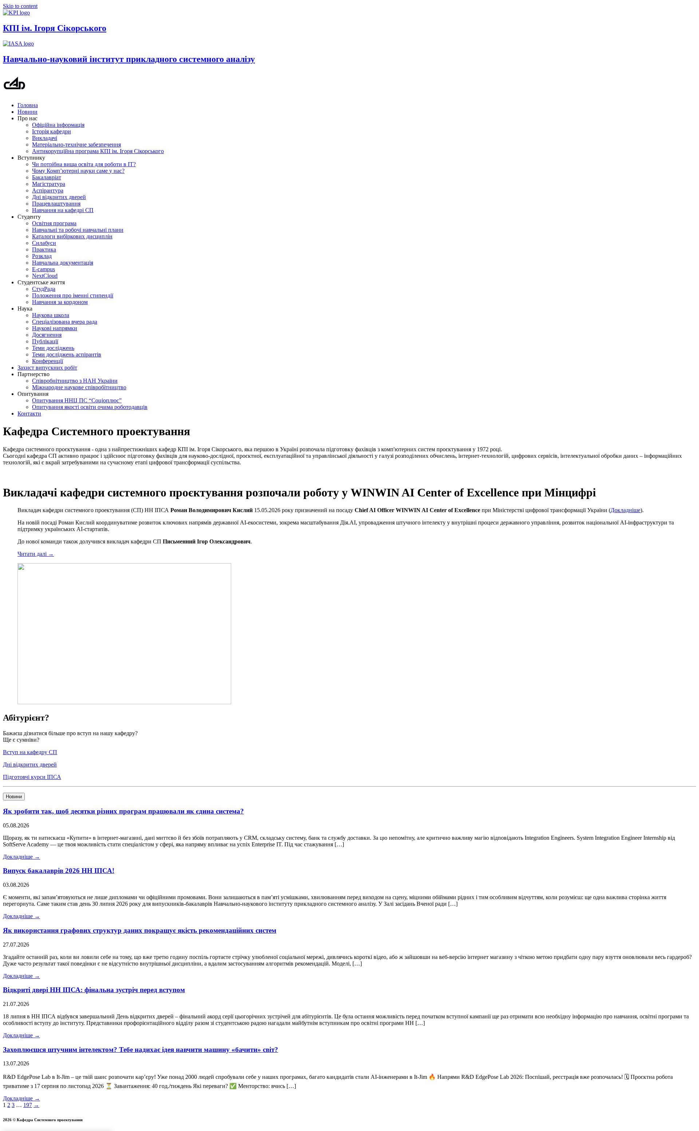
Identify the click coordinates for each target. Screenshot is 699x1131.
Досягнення (47, 335)
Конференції (47, 361)
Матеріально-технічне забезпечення (76, 144)
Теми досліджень (53, 348)
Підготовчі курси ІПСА (32, 777)
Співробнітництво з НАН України (75, 381)
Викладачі (44, 138)
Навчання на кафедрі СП (63, 210)
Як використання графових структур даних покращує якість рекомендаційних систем (139, 930)
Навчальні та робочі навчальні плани (77, 230)
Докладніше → (21, 857)
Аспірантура (47, 190)
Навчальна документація (62, 263)
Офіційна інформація (58, 125)
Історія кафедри (51, 131)
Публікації (45, 341)
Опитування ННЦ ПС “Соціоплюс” (77, 400)
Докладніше (625, 510)
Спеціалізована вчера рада (64, 322)
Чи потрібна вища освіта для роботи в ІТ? (84, 164)
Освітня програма (54, 223)
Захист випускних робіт (47, 367)
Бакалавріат (46, 177)
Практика (44, 249)
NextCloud (45, 276)
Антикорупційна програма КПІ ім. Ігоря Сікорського (98, 151)
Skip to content (20, 6)
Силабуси (44, 243)
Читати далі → (35, 554)
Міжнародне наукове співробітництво (79, 387)
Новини (27, 112)
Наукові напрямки (54, 328)
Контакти (29, 413)
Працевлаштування (56, 203)
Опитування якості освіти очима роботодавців (89, 407)
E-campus (43, 269)
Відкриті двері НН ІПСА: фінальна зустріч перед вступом (94, 990)
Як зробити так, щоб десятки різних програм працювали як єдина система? (123, 811)
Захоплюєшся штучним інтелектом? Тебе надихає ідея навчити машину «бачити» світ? (140, 1049)
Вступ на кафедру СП (30, 752)
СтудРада (43, 289)
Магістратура (48, 184)
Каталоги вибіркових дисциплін (72, 236)
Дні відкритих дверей (59, 197)
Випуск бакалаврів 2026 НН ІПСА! (58, 870)
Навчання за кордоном (60, 302)
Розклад (42, 256)
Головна (27, 105)
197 (27, 1105)
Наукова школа (50, 315)
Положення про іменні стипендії (72, 295)
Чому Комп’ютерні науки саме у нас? (78, 171)
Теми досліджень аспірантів (66, 354)
